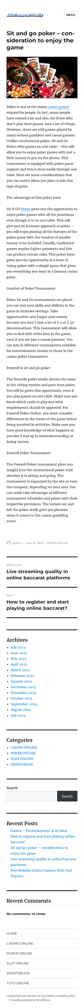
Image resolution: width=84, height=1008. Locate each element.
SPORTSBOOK (22, 764)
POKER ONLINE (57, 543)
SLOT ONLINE (22, 759)
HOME (12, 933)
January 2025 (21, 681)
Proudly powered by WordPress (30, 1000)
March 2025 (20, 670)
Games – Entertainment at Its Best (39, 831)
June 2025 (19, 653)
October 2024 (21, 698)
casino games (58, 107)
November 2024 (23, 693)
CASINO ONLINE (24, 747)
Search (12, 788)
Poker (25, 209)
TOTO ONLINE (18, 983)
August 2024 (21, 710)
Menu (70, 14)
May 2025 (19, 659)
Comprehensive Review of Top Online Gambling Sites (41, 996)
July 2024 (18, 715)
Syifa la (17, 543)
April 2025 (19, 664)
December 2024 (23, 687)
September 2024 (24, 704)
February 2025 (22, 676)
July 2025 (18, 647)
